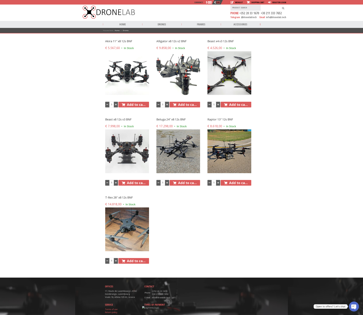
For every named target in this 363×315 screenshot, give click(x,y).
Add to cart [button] (136, 104)
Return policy (111, 312)
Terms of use (111, 309)
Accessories (240, 24)
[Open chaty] (354, 306)
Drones (162, 24)
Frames (201, 24)
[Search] (283, 8)
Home (122, 24)
